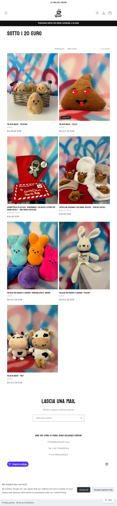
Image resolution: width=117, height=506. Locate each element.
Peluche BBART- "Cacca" (68, 124)
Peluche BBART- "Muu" (15, 376)
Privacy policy (8, 502)
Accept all (83, 490)
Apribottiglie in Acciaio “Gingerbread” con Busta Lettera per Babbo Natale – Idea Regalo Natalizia (31, 208)
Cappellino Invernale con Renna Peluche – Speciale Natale (82, 207)
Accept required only (103, 490)
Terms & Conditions (25, 502)
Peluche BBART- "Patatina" (17, 124)
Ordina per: (60, 48)
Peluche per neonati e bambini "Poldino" (75, 293)
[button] (6, 13)
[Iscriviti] (81, 418)
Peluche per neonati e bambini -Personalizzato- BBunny (29, 293)
